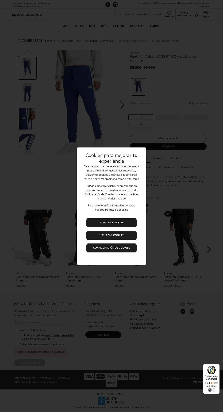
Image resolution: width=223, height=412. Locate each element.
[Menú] (217, 366)
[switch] (211, 390)
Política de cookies (116, 210)
